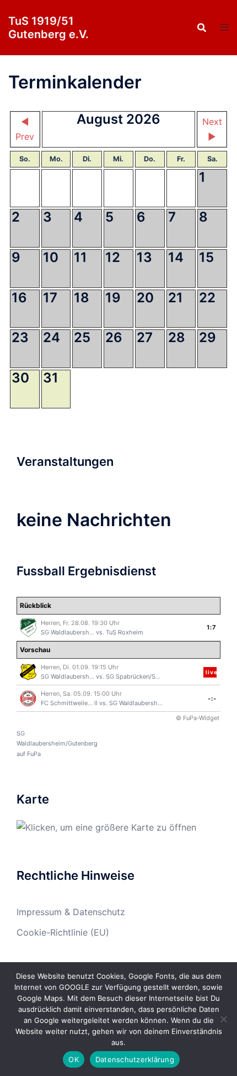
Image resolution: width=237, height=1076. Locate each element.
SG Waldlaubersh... (67, 632)
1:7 (212, 627)
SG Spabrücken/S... (133, 676)
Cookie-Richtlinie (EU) (63, 932)
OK (73, 1059)
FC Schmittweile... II (69, 703)
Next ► (212, 129)
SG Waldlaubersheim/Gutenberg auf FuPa (57, 743)
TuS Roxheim (124, 632)
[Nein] (223, 1019)
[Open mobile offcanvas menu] (224, 27)
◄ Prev (24, 129)
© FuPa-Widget (197, 718)
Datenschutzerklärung (134, 1059)
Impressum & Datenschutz (71, 911)
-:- (212, 698)
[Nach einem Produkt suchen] (201, 27)
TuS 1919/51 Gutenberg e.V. (48, 27)
